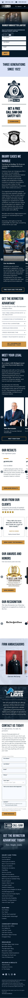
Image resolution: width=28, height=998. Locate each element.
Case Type (6, 780)
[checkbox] (4, 803)
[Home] (6, 6)
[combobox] (14, 782)
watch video (14, 531)
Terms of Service (14, 810)
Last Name (6, 42)
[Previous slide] (2, 259)
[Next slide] (26, 259)
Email (5, 46)
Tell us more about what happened (12, 786)
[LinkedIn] (6, 974)
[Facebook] (14, 974)
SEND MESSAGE (22, 2)
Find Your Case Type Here (13, 289)
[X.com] (9, 974)
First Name (6, 37)
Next (5, 53)
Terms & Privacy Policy (11, 805)
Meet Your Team (14, 438)
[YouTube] (3, 974)
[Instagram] (11, 974)
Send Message (9, 814)
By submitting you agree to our (13, 804)
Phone (5, 775)
